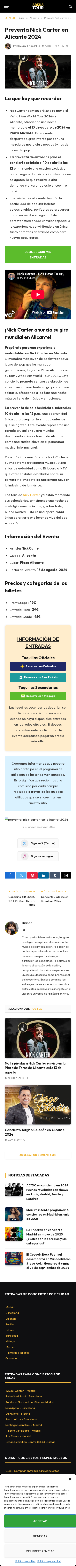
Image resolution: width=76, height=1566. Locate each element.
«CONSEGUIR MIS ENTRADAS (38, 254)
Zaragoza (11, 1335)
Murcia (9, 1347)
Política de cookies (25, 1561)
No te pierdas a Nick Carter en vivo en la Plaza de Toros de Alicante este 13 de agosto (35, 1067)
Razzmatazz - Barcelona (21, 1419)
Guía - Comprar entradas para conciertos (32, 1471)
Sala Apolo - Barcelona (20, 1408)
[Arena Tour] (38, 6)
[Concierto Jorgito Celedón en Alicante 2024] (38, 1104)
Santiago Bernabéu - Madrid (23, 1425)
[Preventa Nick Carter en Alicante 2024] (38, 71)
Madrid (9, 1307)
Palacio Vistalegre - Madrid (23, 1430)
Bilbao (9, 1330)
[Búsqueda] (70, 6)
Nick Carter (31, 495)
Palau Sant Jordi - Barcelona (23, 1396)
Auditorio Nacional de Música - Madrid (29, 1402)
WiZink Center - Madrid (20, 1391)
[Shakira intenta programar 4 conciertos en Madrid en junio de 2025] (14, 1214)
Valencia (10, 1318)
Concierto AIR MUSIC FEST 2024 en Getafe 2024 (21, 901)
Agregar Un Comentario (38, 1155)
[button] (70, 1479)
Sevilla (9, 1324)
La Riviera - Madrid (17, 1413)
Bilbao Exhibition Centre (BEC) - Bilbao (30, 1442)
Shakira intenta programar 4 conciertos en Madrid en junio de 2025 (48, 1214)
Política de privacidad (49, 1561)
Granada (11, 1358)
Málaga (10, 1341)
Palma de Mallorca (17, 1352)
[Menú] (6, 6)
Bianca (22, 46)
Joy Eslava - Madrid (18, 1436)
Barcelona (12, 1313)
